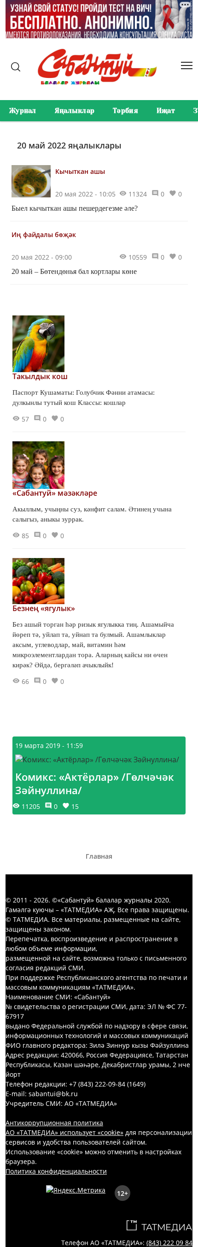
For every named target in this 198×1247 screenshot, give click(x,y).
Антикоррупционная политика (54, 1122)
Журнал (22, 110)
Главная (99, 856)
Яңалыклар (75, 110)
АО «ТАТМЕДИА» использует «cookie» (64, 1132)
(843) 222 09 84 (169, 1242)
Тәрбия (125, 110)
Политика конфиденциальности (56, 1171)
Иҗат (166, 110)
